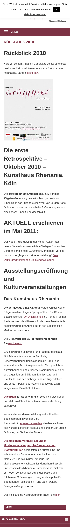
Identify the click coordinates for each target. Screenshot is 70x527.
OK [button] (56, 9)
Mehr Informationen (35, 14)
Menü (14, 32)
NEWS (9, 507)
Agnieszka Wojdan (31, 423)
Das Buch (10, 396)
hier (57, 494)
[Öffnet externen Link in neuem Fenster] (16, 396)
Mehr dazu (33, 72)
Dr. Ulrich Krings (33, 316)
